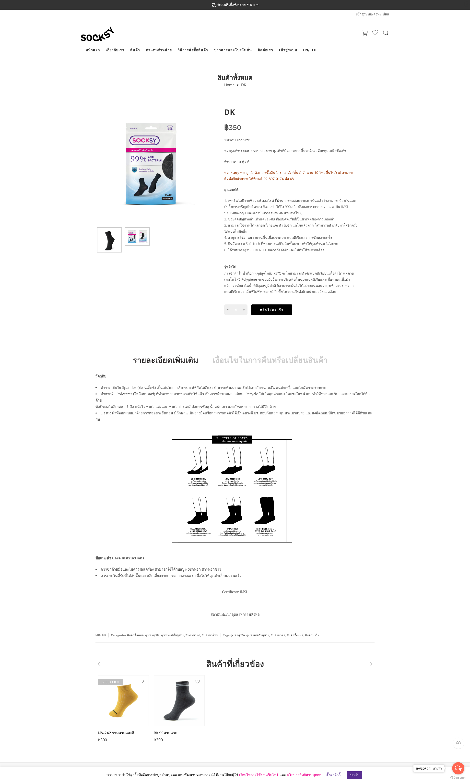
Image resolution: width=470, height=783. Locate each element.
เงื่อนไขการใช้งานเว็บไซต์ (259, 774)
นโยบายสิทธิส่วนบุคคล (304, 774)
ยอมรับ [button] (354, 775)
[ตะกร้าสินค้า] (364, 34)
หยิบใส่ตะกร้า (271, 309)
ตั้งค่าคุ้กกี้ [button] (333, 774)
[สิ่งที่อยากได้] (375, 34)
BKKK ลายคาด (165, 733)
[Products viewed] (458, 743)
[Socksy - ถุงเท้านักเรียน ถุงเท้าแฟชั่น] (100, 38)
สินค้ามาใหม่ (210, 635)
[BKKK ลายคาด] (179, 700)
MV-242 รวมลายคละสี (116, 733)
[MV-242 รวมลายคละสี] (123, 700)
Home (229, 85)
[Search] (385, 34)
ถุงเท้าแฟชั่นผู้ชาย (172, 635)
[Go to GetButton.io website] (458, 778)
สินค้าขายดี (193, 635)
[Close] (467, 4)
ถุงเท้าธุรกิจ (152, 635)
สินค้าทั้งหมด (235, 77)
